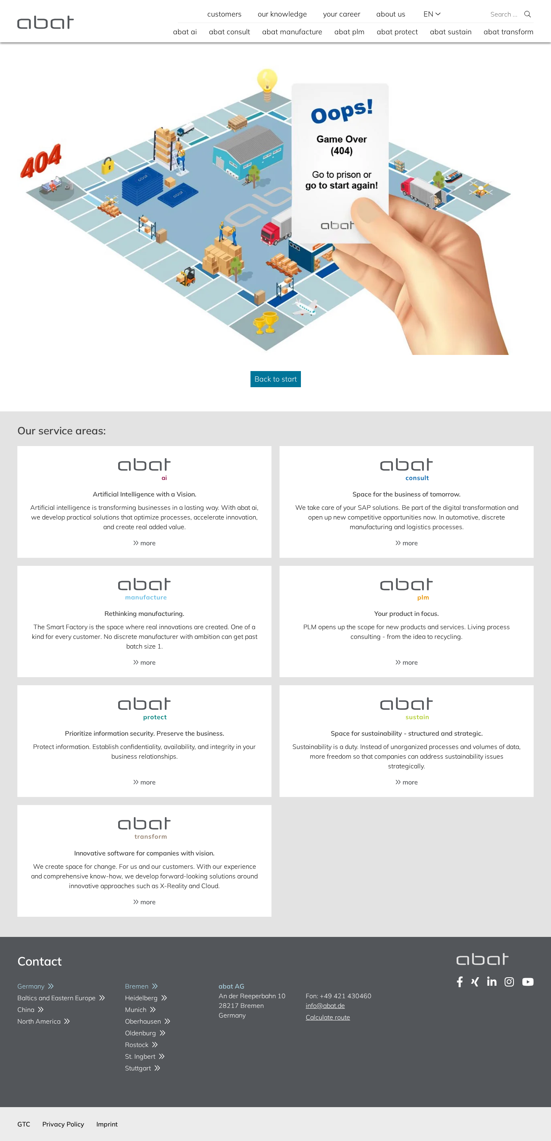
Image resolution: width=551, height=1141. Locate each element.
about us (390, 14)
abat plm (349, 31)
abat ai (185, 31)
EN (429, 14)
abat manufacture (292, 31)
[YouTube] (528, 982)
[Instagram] (509, 982)
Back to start (276, 379)
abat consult (229, 31)
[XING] (475, 982)
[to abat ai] (144, 470)
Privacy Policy (63, 1124)
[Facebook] (460, 982)
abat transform (509, 31)
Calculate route (328, 1017)
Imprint (107, 1124)
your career (341, 14)
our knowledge (282, 14)
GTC (23, 1124)
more (147, 543)
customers (224, 14)
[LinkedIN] (492, 982)
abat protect (397, 31)
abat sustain (451, 31)
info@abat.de (325, 1005)
